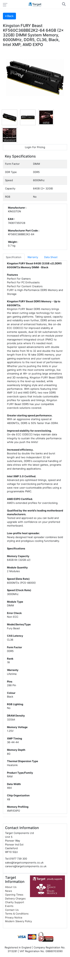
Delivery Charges (15, 898)
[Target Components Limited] (35, 5)
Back (10, 16)
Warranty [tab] (32, 257)
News (8, 890)
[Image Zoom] (35, 77)
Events (9, 905)
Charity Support (14, 902)
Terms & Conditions (17, 913)
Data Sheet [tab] (51, 257)
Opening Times (14, 894)
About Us (11, 887)
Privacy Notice (13, 917)
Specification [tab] (13, 257)
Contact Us (12, 909)
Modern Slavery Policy (18, 921)
